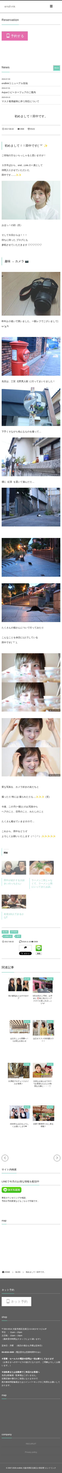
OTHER (14, 932)
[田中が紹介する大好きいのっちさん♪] (14, 868)
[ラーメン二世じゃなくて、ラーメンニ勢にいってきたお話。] (41, 868)
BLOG (5, 932)
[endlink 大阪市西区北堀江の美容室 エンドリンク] (10, 6)
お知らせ (8, 936)
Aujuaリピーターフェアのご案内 (19, 92)
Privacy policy (31, 1452)
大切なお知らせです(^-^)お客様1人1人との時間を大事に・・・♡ (42, 1083)
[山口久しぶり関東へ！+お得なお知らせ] (19, 1032)
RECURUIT (31, 1444)
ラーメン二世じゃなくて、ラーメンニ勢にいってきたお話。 (42, 883)
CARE (27, 1064)
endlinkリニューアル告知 (15, 83)
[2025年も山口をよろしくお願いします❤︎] (19, 1117)
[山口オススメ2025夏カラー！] (43, 1034)
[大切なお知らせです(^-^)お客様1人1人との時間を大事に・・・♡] (43, 1076)
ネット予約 (19, 1302)
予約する (17, 36)
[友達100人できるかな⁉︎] (14, 901)
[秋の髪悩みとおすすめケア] (18, 990)
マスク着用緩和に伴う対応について (20, 101)
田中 (18, 936)
